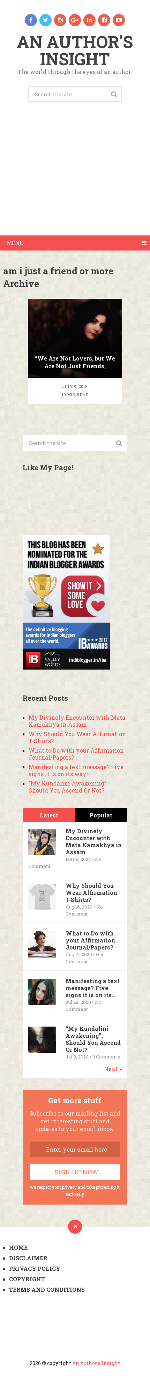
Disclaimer (28, 1258)
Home (18, 1247)
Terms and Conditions (47, 1289)
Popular (101, 815)
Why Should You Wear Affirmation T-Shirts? (77, 737)
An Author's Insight (75, 50)
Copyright (27, 1279)
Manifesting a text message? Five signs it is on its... (93, 988)
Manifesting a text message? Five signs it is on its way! (76, 770)
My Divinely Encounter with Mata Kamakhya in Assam (77, 721)
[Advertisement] (75, 176)
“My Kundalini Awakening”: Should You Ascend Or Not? (68, 787)
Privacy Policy (34, 1268)
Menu (15, 243)
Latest (49, 815)
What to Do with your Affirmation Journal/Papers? (76, 754)
